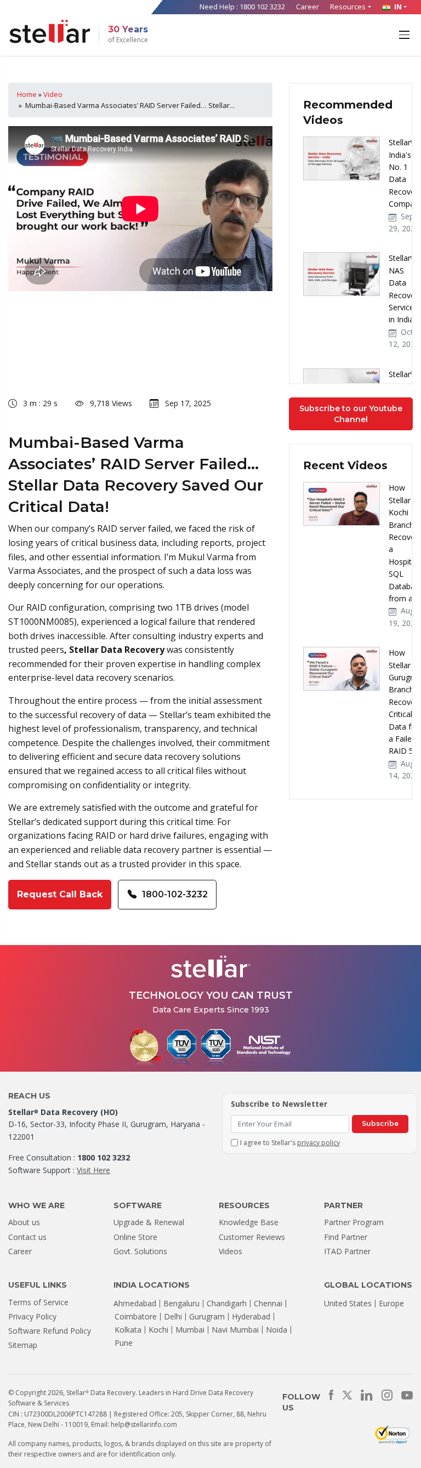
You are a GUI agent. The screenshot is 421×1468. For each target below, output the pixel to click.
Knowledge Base (248, 1222)
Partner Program (354, 1222)
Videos (230, 1251)
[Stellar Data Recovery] (50, 31)
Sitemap (22, 1345)
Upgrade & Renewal (148, 1222)
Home (27, 94)
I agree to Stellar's (290, 1142)
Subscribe (380, 1123)
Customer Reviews (252, 1237)
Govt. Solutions (140, 1251)
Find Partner (345, 1237)
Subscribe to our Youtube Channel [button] (350, 413)
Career (307, 7)
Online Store (135, 1237)
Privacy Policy (32, 1316)
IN (397, 7)
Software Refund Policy (49, 1330)
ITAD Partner (347, 1251)
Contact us (27, 1237)
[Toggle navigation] (405, 34)
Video (52, 94)
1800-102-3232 (175, 894)
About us (24, 1222)
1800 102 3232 (262, 7)
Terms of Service (38, 1302)
